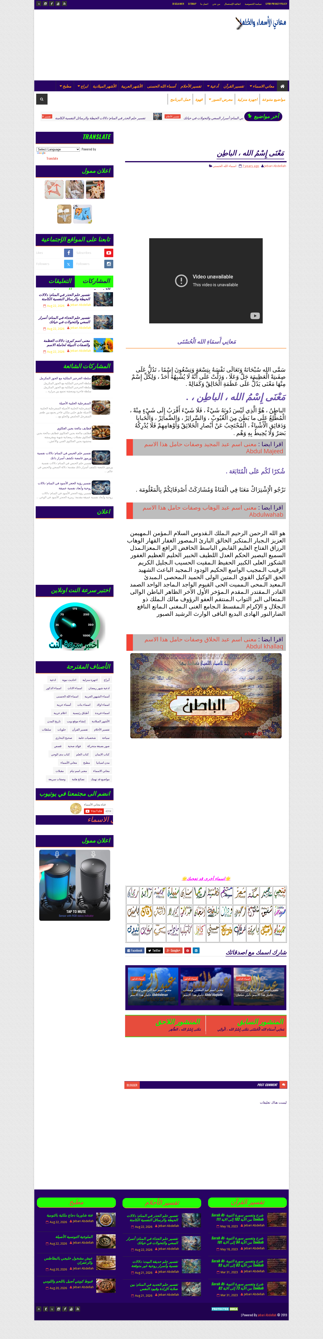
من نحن (216, 3)
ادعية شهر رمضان (98, 688)
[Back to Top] (38, 1309)
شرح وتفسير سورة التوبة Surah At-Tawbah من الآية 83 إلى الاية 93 (237, 1263)
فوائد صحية (74, 746)
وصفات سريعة (56, 779)
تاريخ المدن (54, 721)
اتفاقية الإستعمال (232, 3)
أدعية (214, 86)
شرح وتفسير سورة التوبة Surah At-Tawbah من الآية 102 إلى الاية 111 (237, 1217)
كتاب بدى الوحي (60, 754)
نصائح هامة (78, 779)
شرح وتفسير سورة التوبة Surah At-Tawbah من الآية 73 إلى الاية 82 (237, 1286)
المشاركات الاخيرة (96, 281)
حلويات (61, 729)
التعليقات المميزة (59, 281)
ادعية (53, 680)
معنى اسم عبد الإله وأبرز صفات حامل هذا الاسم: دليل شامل (257, 992)
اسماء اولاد (103, 704)
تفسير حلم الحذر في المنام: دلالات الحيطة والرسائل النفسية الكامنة (56, 117)
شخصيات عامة (87, 738)
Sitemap (192, 3)
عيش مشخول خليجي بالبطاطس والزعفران (68, 1260)
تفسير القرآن (233, 86)
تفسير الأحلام (191, 86)
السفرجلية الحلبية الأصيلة (75, 403)
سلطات (46, 729)
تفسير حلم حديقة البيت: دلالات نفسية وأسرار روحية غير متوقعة (154, 1263)
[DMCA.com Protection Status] (225, 1314)
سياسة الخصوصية (253, 3)
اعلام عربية (60, 713)
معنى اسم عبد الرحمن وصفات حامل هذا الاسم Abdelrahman (150, 992)
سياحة (105, 738)
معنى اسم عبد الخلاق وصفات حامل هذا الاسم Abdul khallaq (213, 642)
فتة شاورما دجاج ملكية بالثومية (69, 1215)
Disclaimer (178, 3)
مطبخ (67, 86)
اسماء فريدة (102, 713)
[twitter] (38, 3)
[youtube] (58, 3)
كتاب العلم (82, 754)
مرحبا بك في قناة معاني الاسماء (71, 819)
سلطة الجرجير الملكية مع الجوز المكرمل (65, 377)
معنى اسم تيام (78, 771)
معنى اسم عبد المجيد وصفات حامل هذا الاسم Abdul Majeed (213, 447)
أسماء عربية (64, 704)
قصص (57, 746)
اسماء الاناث (75, 688)
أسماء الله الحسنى (161, 86)
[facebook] (51, 3)
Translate (52, 158)
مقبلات (60, 771)
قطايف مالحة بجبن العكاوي (74, 428)
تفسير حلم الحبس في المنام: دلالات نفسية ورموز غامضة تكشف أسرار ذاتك (64, 455)
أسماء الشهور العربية (97, 696)
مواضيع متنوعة (273, 99)
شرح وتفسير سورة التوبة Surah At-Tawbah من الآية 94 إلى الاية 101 (237, 1240)
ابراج (84, 86)
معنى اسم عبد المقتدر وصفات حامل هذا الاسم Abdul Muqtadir (203, 992)
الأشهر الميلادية (104, 86)
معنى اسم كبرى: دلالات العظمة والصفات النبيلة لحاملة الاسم (67, 342)
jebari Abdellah (267, 1314)
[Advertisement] (122, 45)
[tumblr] (45, 1309)
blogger (132, 1085)
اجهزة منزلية (247, 99)
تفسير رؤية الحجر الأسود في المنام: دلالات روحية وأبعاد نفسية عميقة (64, 485)
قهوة (199, 99)
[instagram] (45, 3)
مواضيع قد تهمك (100, 779)
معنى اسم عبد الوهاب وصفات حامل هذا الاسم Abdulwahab (213, 510)
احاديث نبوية (69, 680)
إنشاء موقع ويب (76, 721)
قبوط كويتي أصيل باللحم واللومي (67, 1281)
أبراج (106, 680)
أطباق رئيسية (81, 713)
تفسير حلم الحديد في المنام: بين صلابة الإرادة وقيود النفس (154, 1286)
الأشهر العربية (131, 86)
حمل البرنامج (180, 99)
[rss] (64, 3)
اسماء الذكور (243, 978)
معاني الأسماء (69, 762)
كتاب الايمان (102, 754)
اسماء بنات (83, 704)
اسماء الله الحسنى (224, 166)
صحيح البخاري (63, 738)
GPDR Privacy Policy (276, 3)
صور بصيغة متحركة (98, 746)
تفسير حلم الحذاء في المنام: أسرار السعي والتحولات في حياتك (182, 117)
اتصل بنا (204, 3)
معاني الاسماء (263, 86)
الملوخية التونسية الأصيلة (73, 1236)
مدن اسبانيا (102, 762)
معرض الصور (222, 99)
